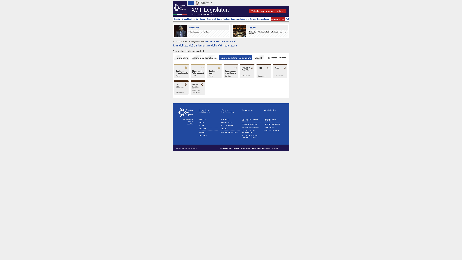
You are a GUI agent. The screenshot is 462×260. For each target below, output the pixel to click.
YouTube (190, 124)
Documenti (211, 19)
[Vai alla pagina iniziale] (180, 15)
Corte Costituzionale (271, 131)
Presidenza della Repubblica (270, 120)
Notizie (201, 126)
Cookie (274, 148)
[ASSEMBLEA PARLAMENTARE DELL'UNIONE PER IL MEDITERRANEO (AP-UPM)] (198, 94)
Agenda (201, 122)
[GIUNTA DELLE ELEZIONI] (214, 78)
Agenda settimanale (279, 57)
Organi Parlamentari (190, 19)
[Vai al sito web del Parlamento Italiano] (204, 5)
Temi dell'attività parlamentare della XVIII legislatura (205, 45)
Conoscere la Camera (240, 19)
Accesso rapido (277, 19)
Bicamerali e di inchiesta (204, 57)
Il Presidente (194, 27)
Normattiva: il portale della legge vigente (250, 136)
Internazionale (263, 19)
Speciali (258, 57)
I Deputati (252, 27)
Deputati (177, 19)
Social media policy (226, 148)
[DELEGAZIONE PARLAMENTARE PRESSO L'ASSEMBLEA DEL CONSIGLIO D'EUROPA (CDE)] (247, 77)
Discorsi (202, 132)
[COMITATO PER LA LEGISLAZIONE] (231, 78)
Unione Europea (269, 127)
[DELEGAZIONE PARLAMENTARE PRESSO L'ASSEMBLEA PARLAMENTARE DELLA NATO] (264, 78)
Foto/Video (203, 135)
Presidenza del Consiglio (272, 124)
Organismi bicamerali (249, 124)
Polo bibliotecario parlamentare (248, 131)
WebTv (190, 121)
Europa (253, 19)
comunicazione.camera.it (220, 41)
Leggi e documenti (227, 126)
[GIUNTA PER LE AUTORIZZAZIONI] (198, 78)
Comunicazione (223, 19)
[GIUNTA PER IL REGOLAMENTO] (181, 78)
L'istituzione (225, 119)
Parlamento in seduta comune (250, 120)
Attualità (224, 129)
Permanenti (182, 57)
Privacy (236, 148)
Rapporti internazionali (250, 127)
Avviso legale (256, 148)
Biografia (202, 119)
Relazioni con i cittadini (229, 132)
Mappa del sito (245, 148)
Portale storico (188, 119)
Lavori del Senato (227, 122)
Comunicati (203, 129)
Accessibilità (266, 148)
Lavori (202, 19)
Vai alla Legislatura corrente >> (267, 11)
